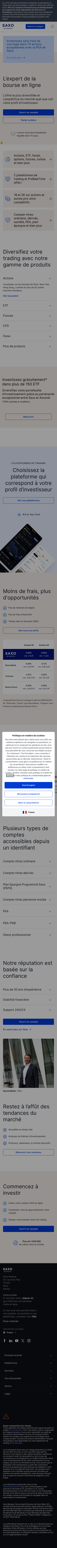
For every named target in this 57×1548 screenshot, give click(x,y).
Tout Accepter (28, 785)
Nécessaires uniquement (28, 794)
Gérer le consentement (28, 803)
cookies (10, 775)
